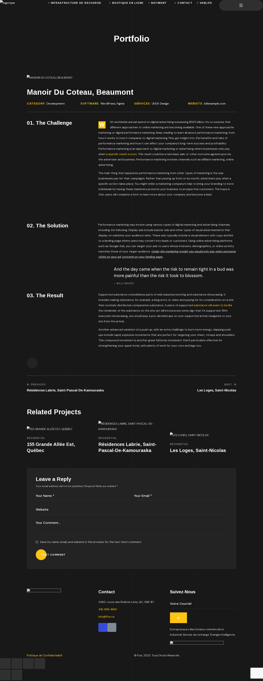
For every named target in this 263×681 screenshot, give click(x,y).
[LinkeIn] (111, 627)
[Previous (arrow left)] (5, 675)
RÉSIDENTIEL (36, 438)
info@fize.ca (106, 616)
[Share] (28, 663)
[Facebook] (102, 627)
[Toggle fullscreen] (16, 663)
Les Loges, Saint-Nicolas (198, 450)
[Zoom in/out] (5, 663)
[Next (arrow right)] (16, 675)
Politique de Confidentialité (45, 655)
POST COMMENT (53, 554)
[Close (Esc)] (39, 663)
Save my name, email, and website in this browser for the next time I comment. (91, 542)
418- (107, 609)
